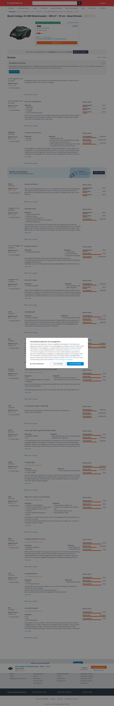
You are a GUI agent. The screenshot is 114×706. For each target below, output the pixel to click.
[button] (37, 364)
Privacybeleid (69, 359)
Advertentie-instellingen (72, 357)
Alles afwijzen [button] (58, 363)
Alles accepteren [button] (75, 363)
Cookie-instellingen (60, 359)
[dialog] (57, 353)
